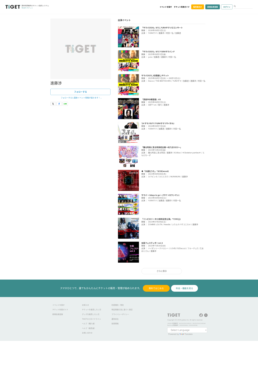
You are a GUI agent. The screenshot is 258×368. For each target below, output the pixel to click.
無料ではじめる (156, 288)
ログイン (226, 7)
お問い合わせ (87, 333)
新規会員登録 (212, 7)
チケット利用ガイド (182, 7)
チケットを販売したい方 (91, 309)
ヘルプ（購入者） (89, 323)
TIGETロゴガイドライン (91, 319)
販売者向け (197, 7)
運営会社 (115, 319)
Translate (188, 334)
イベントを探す (166, 7)
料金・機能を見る (184, 288)
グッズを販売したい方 (90, 314)
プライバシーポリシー (120, 314)
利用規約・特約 (118, 305)
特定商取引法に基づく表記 (122, 309)
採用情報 (115, 323)
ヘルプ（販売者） (89, 328)
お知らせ (85, 305)
